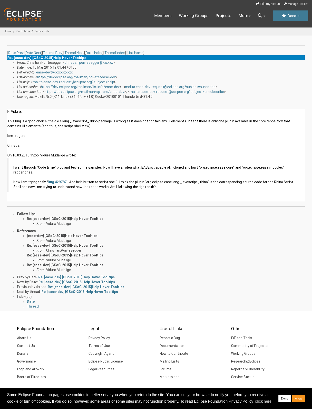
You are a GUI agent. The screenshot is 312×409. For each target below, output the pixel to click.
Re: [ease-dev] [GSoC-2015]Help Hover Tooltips (65, 219)
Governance (26, 361)
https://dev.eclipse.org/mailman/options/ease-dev (84, 92)
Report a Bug (170, 338)
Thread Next (74, 53)
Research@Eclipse (246, 361)
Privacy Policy (99, 338)
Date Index (94, 53)
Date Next (33, 53)
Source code (42, 31)
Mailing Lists (169, 361)
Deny (284, 398)
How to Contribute (174, 353)
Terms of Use (99, 346)
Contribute (23, 31)
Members (163, 15)
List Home (135, 53)
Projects (223, 15)
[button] (261, 15)
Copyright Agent (101, 353)
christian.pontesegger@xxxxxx (89, 62)
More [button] (243, 15)
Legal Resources (101, 369)
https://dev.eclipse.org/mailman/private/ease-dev (76, 77)
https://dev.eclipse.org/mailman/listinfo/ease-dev (80, 87)
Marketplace (169, 377)
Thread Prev (52, 53)
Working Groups (193, 15)
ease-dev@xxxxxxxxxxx (54, 72)
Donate (293, 16)
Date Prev (16, 53)
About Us (24, 338)
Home (7, 31)
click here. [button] (264, 401)
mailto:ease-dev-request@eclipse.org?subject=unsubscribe (177, 92)
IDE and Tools (241, 338)
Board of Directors (31, 377)
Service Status (242, 377)
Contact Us (26, 346)
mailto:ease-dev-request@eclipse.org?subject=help (73, 82)
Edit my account (270, 4)
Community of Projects (249, 346)
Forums (166, 369)
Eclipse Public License (105, 361)
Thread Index (114, 53)
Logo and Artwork (30, 369)
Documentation (172, 346)
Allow (298, 398)
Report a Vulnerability (247, 369)
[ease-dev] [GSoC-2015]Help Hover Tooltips (62, 236)
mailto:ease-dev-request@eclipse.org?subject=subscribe (170, 87)
